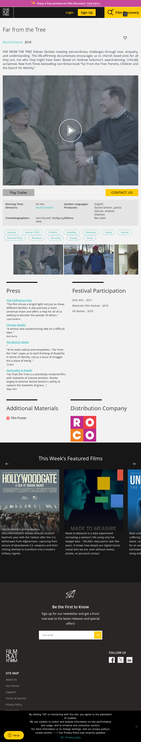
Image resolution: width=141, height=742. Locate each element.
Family (108, 232)
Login (69, 12)
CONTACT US (122, 192)
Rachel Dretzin (13, 42)
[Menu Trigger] (125, 14)
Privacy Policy (14, 704)
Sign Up (87, 12)
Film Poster (19, 418)
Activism (11, 232)
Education (90, 232)
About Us (11, 679)
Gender (125, 232)
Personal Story (15, 238)
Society (73, 238)
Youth (89, 238)
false (7, 464)
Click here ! (94, 3)
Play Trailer (18, 192)
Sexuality (56, 238)
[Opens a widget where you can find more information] (14, 735)
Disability (71, 232)
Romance (37, 238)
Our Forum (12, 686)
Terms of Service (16, 698)
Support (11, 692)
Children (52, 232)
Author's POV (32, 232)
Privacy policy (73, 737)
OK (62, 737)
